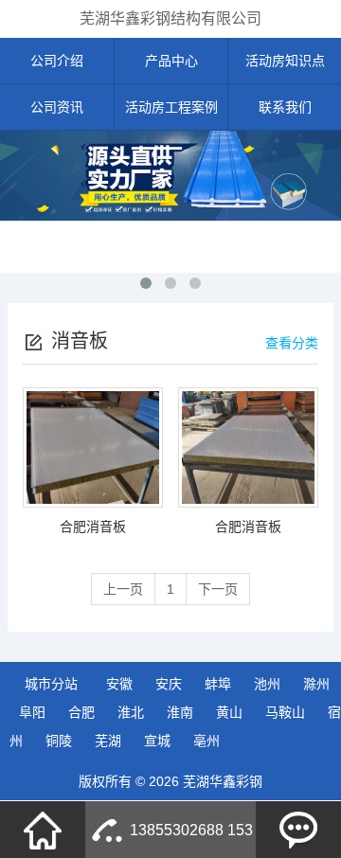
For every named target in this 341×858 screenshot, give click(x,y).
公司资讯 (56, 107)
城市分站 (51, 683)
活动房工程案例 (171, 107)
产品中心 (171, 60)
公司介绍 (56, 60)
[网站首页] (43, 829)
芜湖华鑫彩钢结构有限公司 (170, 18)
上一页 (123, 589)
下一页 (218, 589)
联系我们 (285, 107)
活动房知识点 (285, 60)
